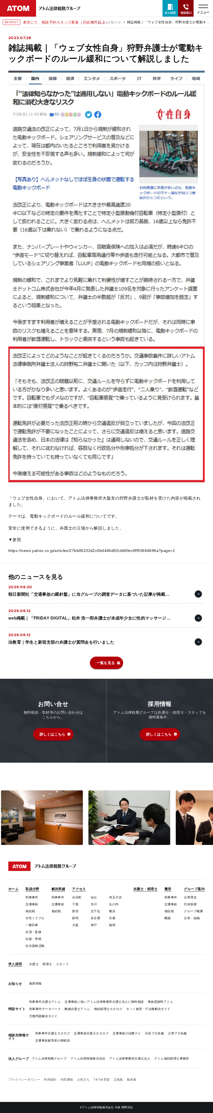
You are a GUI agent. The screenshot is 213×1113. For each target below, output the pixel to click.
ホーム (96, 22)
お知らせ (114, 22)
